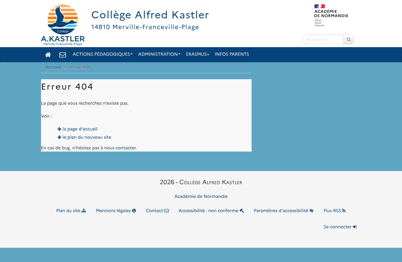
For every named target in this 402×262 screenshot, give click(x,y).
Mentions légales (114, 210)
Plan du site (69, 210)
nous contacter (120, 148)
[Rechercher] (348, 39)
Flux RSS (333, 210)
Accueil (53, 67)
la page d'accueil (80, 129)
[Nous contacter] (62, 54)
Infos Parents (232, 54)
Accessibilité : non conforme (209, 210)
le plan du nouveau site (87, 137)
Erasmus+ (197, 54)
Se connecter (338, 227)
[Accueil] (48, 54)
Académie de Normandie (201, 196)
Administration (158, 54)
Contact (155, 210)
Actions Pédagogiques (101, 54)
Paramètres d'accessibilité (282, 210)
